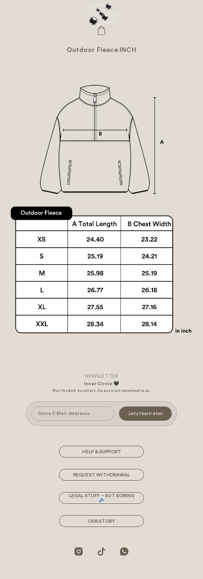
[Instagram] (79, 551)
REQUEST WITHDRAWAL (101, 475)
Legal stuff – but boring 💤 (102, 498)
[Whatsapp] (124, 551)
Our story (101, 521)
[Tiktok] (101, 551)
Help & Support (101, 451)
